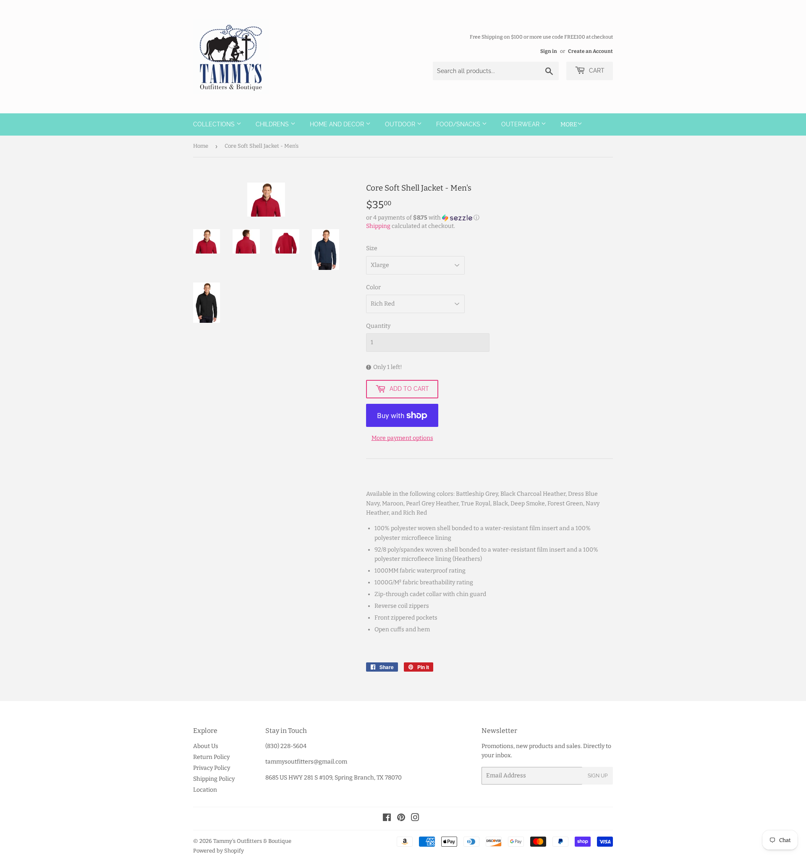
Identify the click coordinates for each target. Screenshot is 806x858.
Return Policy (211, 757)
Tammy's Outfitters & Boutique (252, 841)
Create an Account (590, 51)
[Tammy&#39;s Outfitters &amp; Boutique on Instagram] (415, 818)
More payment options (402, 438)
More (568, 124)
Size (371, 248)
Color (373, 287)
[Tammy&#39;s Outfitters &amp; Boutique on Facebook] (386, 818)
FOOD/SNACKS (459, 124)
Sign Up (597, 776)
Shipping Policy (214, 778)
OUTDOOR (401, 124)
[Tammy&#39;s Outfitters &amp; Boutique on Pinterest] (401, 818)
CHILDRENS (273, 124)
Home (200, 146)
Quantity (378, 326)
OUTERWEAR (521, 124)
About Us (205, 746)
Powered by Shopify (218, 851)
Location (205, 789)
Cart (595, 70)
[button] (489, 218)
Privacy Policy (211, 768)
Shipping (378, 226)
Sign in (548, 51)
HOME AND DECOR (338, 124)
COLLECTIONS (214, 124)
